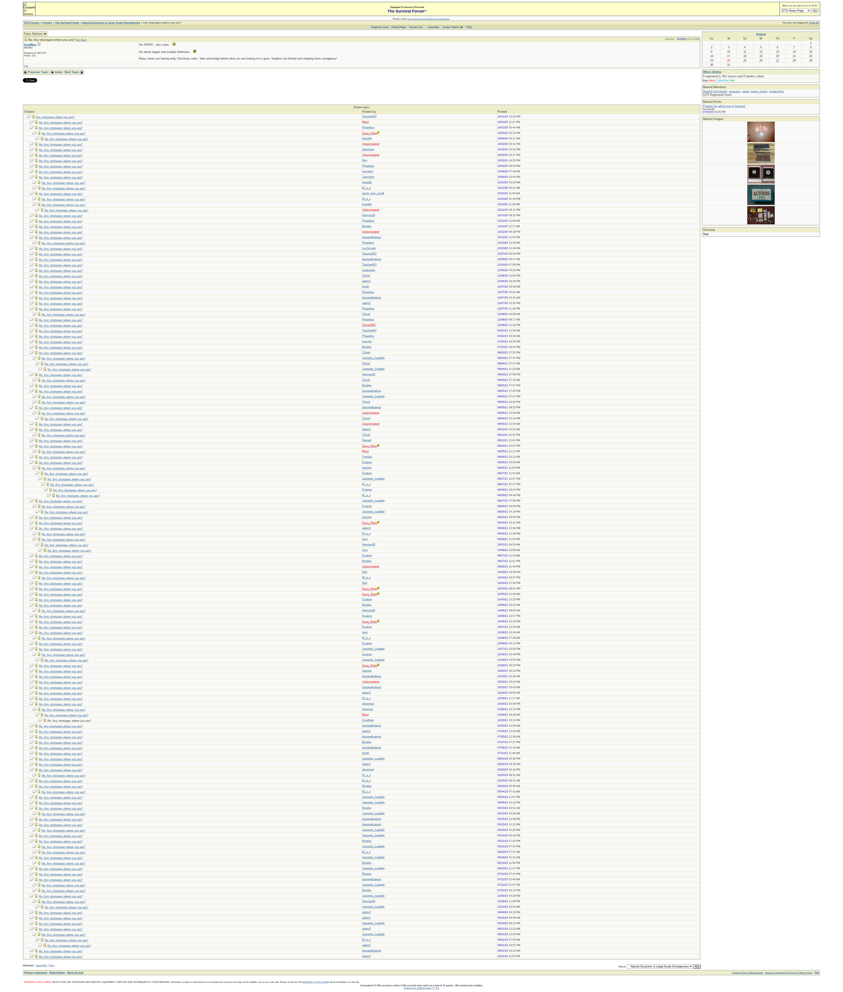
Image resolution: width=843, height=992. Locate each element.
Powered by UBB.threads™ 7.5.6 (421, 988)
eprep (745, 91)
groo (365, 539)
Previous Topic (37, 72)
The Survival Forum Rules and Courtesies (428, 19)
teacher (367, 341)
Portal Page (398, 27)
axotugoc (734, 91)
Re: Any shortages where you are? (61, 122)
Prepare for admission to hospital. (724, 106)
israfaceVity (776, 91)
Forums (47, 22)
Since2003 (41, 965)
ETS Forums (32, 22)
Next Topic (72, 72)
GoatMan (30, 44)
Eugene (367, 462)
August (761, 34)
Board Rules (57, 972)
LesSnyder (369, 248)
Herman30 (368, 215)
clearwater (368, 270)
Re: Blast (81, 40)
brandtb (367, 138)
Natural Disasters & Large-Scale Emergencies (111, 22)
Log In (814, 22)
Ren (364, 160)
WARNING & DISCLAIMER (315, 982)
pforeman (368, 149)
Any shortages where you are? (55, 117)
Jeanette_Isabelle (373, 358)
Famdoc (367, 456)
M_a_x (366, 187)
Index (58, 72)
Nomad (366, 440)
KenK (365, 286)
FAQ (469, 27)
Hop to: (622, 966)
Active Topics (451, 27)
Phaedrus (368, 127)
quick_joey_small (373, 193)
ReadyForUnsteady (715, 91)
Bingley (367, 226)
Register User (380, 27)
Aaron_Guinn (759, 91)
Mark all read (75, 972)
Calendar (433, 27)
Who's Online (712, 72)
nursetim (367, 171)
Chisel (366, 275)
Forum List (416, 27)
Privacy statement (35, 972)
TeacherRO (369, 116)
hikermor (367, 709)
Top (26, 66)
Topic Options (34, 33)
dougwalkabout (371, 237)
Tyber (51, 965)
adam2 (366, 281)
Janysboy (368, 176)
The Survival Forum (67, 22)
